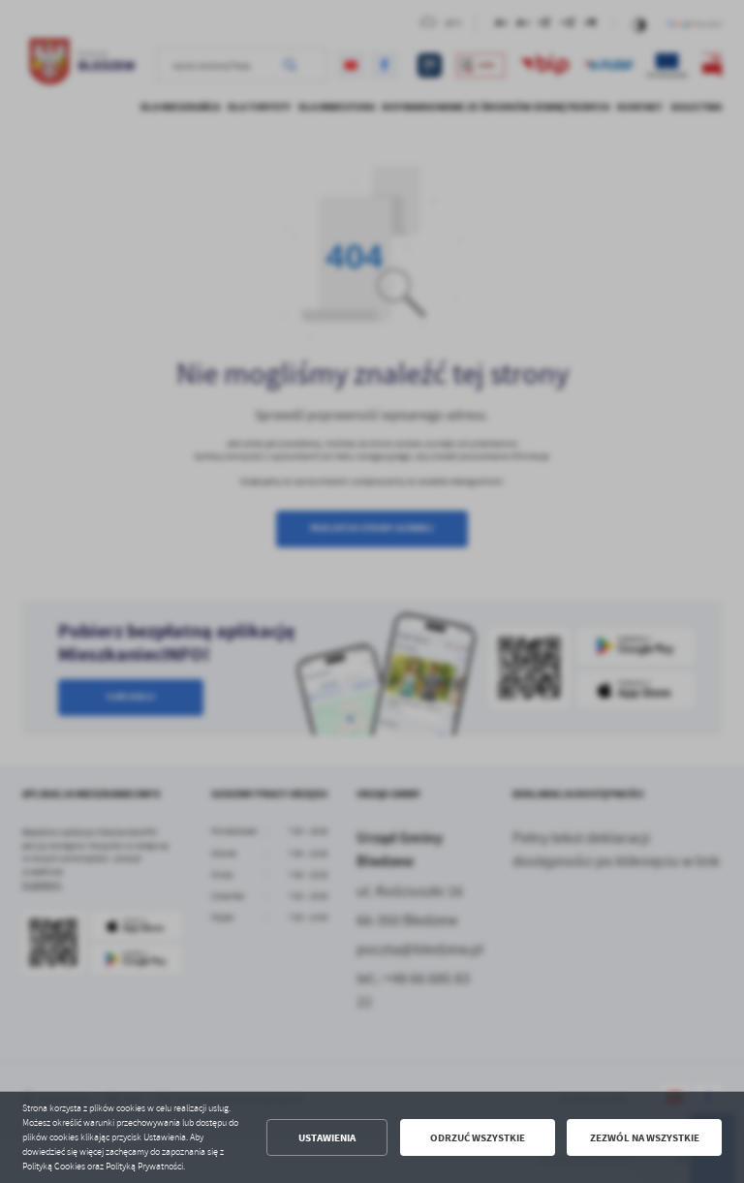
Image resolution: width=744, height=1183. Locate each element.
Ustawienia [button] (327, 1138)
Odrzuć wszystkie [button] (477, 1138)
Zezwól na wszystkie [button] (644, 1138)
